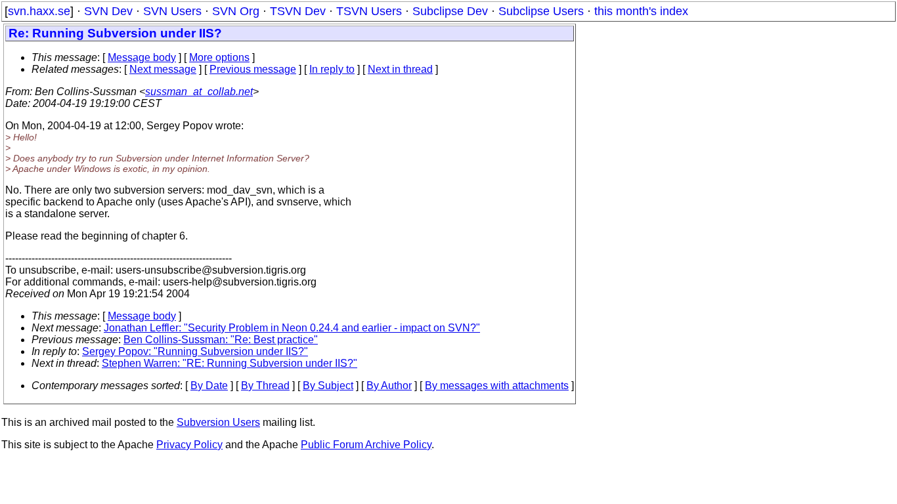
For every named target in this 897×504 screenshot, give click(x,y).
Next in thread (400, 69)
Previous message (252, 69)
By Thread (265, 385)
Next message (162, 69)
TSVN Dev (298, 11)
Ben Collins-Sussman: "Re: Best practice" (220, 339)
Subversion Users (218, 422)
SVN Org (235, 11)
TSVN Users (369, 11)
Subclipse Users (541, 11)
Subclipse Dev (450, 11)
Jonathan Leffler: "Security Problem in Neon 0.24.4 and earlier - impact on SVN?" (292, 327)
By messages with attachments (497, 385)
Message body (142, 57)
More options (219, 57)
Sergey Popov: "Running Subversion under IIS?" (195, 351)
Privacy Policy (189, 444)
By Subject (328, 385)
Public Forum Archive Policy (366, 444)
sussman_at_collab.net (199, 91)
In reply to (332, 69)
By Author (389, 385)
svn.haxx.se (39, 11)
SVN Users (172, 11)
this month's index (641, 11)
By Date (209, 385)
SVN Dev (108, 11)
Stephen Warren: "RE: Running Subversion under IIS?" (229, 363)
